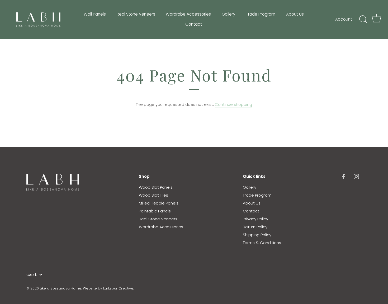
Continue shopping (233, 104)
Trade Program (260, 14)
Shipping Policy (257, 235)
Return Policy (255, 227)
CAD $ (31, 275)
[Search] (363, 19)
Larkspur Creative (118, 288)
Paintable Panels (155, 211)
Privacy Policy (255, 219)
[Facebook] (343, 176)
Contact (193, 24)
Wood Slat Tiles (153, 195)
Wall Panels (95, 14)
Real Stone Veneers (136, 14)
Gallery (228, 14)
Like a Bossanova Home (60, 288)
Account (343, 19)
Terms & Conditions (262, 242)
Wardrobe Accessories (188, 14)
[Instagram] (356, 176)
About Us (295, 14)
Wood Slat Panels (156, 187)
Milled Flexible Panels (158, 203)
